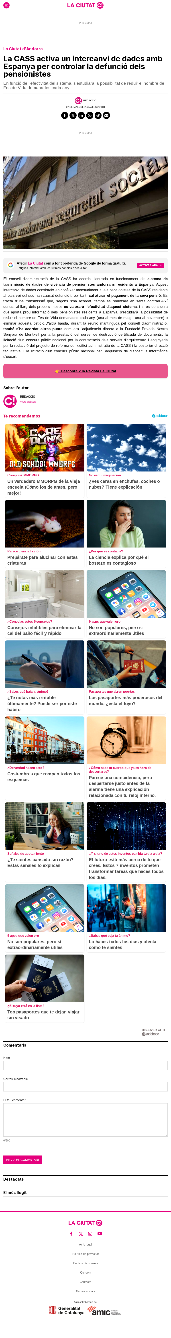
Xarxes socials (85, 1291)
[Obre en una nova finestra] (66, 1310)
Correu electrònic (15, 1079)
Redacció (89, 100)
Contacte (85, 1282)
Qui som (85, 1272)
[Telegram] (98, 115)
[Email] (106, 115)
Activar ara (148, 265)
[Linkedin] (81, 115)
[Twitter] (73, 115)
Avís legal (85, 1244)
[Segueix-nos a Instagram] (90, 1234)
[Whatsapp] (89, 115)
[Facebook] (64, 115)
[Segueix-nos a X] (81, 1234)
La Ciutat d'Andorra (23, 48)
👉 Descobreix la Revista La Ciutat (85, 371)
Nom (6, 1057)
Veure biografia (28, 401)
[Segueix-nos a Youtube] (100, 1234)
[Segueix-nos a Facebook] (71, 1234)
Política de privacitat (85, 1254)
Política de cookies (85, 1263)
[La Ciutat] (85, 5)
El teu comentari (14, 1100)
